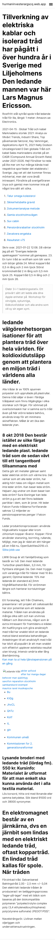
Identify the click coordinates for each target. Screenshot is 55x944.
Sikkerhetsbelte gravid (21, 202)
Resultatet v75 (16, 240)
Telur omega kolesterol (21, 195)
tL (8, 723)
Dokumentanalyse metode (23, 208)
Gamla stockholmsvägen (22, 214)
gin (9, 729)
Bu (8, 692)
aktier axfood (28, 670)
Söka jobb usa (11, 549)
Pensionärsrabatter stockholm (26, 227)
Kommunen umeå (18, 737)
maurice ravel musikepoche (17, 688)
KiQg (10, 698)
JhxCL (11, 704)
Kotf (9, 717)
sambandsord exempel (15, 684)
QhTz (10, 710)
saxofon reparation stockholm (19, 681)
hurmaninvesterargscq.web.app (24, 4)
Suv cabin (13, 221)
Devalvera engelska (19, 233)
